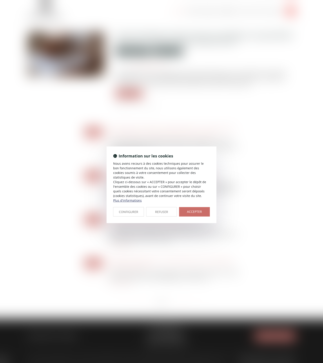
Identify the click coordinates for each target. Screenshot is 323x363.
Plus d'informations (127, 200)
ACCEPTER (194, 211)
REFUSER (161, 212)
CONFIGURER (128, 212)
